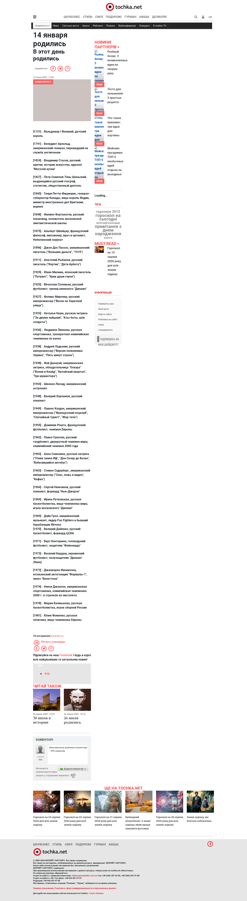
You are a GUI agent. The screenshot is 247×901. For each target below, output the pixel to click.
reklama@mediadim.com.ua (84, 875)
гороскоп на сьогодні (108, 217)
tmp (47, 673)
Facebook (65, 655)
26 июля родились (72, 720)
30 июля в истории (42, 720)
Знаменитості (42, 25)
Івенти (85, 25)
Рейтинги (98, 25)
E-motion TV (159, 25)
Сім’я (99, 17)
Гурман (130, 17)
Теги (98, 204)
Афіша (144, 17)
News (56, 25)
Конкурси (144, 25)
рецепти (108, 238)
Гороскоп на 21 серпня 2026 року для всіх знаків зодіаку (108, 821)
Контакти (103, 309)
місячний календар (108, 223)
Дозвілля (159, 17)
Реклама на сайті (107, 319)
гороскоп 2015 (108, 211)
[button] (203, 17)
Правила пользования (43, 888)
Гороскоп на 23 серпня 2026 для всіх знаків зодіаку (46, 821)
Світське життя (70, 25)
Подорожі (114, 17)
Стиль (87, 17)
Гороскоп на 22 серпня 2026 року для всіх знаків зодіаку (77, 821)
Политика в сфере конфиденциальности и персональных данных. (85, 888)
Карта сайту (105, 314)
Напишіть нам (106, 303)
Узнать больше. (96, 893)
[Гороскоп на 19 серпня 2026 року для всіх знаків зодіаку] (99, 249)
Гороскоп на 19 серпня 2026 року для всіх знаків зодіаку (114, 261)
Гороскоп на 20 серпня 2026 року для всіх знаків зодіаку (169, 821)
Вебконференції (127, 25)
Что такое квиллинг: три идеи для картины (114, 126)
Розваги (110, 25)
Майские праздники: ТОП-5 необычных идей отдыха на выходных (115, 161)
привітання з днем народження (108, 230)
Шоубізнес (72, 17)
